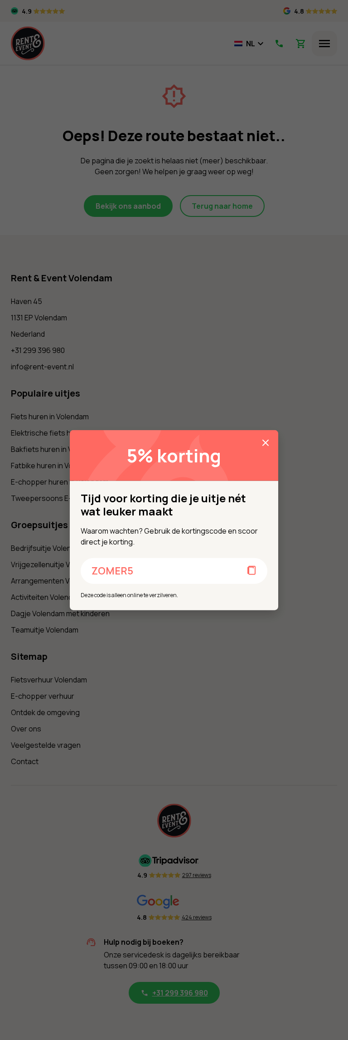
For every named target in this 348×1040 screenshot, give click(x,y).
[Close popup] (265, 442)
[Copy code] (251, 570)
